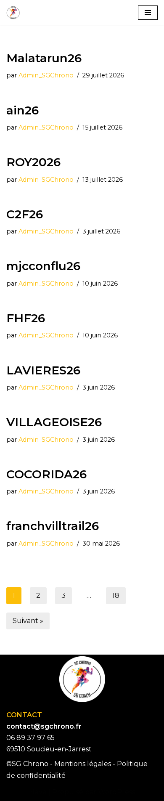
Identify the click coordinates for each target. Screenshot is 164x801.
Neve (38, 792)
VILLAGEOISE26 (54, 422)
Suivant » (28, 621)
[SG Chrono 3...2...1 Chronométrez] (13, 12)
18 (115, 595)
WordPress (116, 792)
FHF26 (25, 318)
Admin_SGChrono (46, 75)
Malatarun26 (44, 58)
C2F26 (24, 214)
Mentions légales (82, 764)
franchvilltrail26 (52, 526)
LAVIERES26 (43, 370)
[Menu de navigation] (148, 12)
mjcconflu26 (43, 266)
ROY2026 (33, 162)
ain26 (22, 110)
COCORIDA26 (46, 474)
